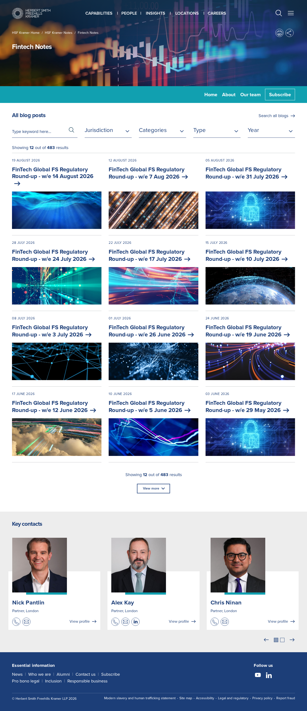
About (229, 94)
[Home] (31, 13)
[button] (278, 13)
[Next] (292, 640)
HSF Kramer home (26, 32)
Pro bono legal (25, 681)
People (129, 13)
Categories (153, 130)
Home (210, 94)
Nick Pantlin (28, 602)
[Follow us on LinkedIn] (269, 675)
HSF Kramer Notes (58, 32)
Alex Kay (122, 602)
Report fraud (285, 698)
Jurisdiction (99, 130)
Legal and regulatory (233, 698)
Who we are (39, 674)
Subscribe (280, 94)
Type (199, 130)
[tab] (276, 640)
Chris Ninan (226, 602)
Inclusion (53, 681)
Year (253, 130)
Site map (185, 698)
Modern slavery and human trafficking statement (140, 698)
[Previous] (266, 640)
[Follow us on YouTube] (258, 675)
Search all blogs (273, 116)
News (17, 674)
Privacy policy (262, 698)
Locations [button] (187, 13)
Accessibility (205, 698)
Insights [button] (155, 13)
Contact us (85, 674)
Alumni (63, 674)
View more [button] (151, 488)
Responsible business (87, 681)
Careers (217, 13)
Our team (250, 94)
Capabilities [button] (98, 13)
